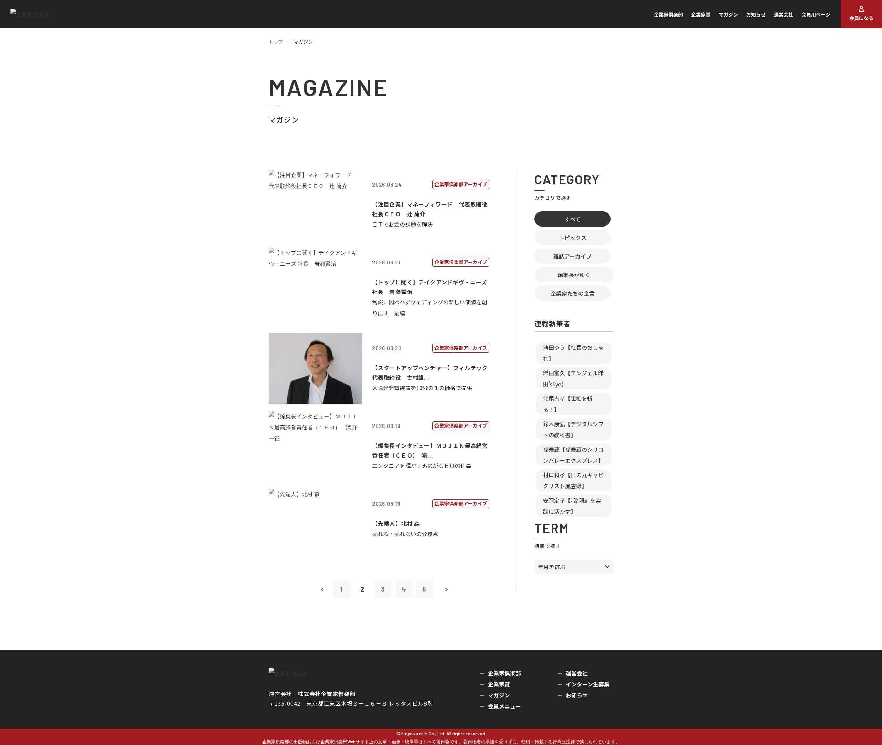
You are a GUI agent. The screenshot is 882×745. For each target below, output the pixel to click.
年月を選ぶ (551, 567)
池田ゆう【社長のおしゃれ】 (573, 353)
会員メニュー (504, 706)
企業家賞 (700, 14)
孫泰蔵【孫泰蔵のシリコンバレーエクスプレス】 (573, 454)
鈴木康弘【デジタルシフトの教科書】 (573, 429)
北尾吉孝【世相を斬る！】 (568, 403)
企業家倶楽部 (668, 14)
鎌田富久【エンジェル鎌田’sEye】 (573, 378)
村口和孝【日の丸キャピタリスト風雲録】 (573, 480)
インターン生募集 (587, 684)
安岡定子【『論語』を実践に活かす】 (572, 505)
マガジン (728, 14)
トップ (276, 41)
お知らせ (756, 14)
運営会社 (783, 14)
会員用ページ (815, 14)
